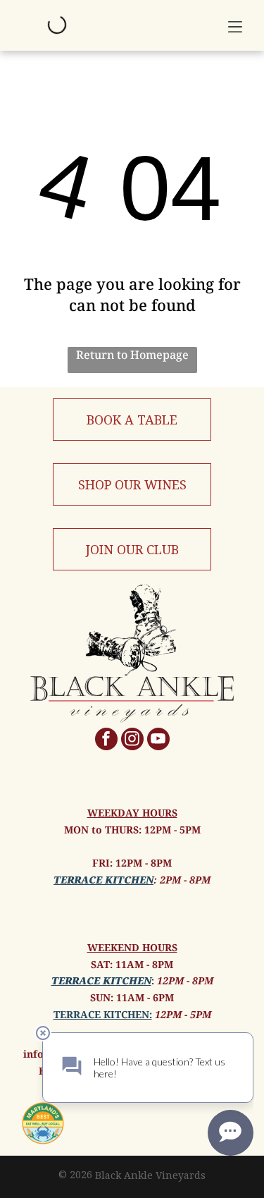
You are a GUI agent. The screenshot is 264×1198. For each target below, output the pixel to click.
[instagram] (132, 741)
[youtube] (158, 741)
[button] (235, 25)
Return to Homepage (132, 354)
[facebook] (106, 741)
